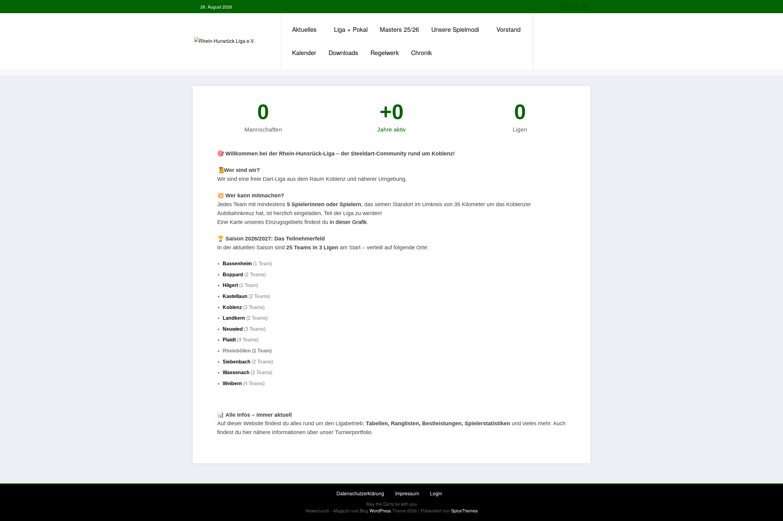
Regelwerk (384, 52)
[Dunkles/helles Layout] (538, 41)
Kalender (304, 52)
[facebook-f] (565, 6)
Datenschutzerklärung (360, 493)
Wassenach (236, 372)
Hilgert (230, 285)
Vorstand (508, 29)
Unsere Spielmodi (455, 29)
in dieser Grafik (348, 222)
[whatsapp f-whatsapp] (574, 6)
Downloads (343, 52)
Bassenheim (237, 263)
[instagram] (584, 6)
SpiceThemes (464, 511)
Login (436, 493)
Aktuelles (304, 29)
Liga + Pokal (351, 29)
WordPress (380, 511)
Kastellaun (235, 296)
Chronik (421, 52)
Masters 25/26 (399, 29)
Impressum (407, 493)
